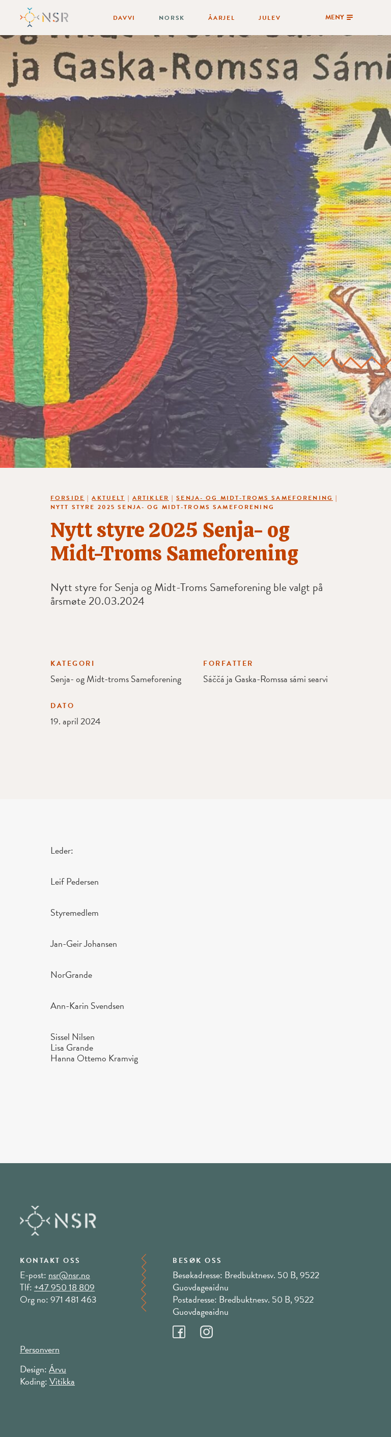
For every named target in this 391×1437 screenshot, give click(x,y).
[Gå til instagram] (213, 1329)
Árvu (57, 1369)
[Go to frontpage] (44, 16)
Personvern (40, 1349)
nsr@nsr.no (69, 1275)
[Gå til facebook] (186, 1329)
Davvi (124, 17)
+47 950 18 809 (64, 1287)
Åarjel (221, 17)
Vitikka (62, 1381)
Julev (270, 17)
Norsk (172, 17)
